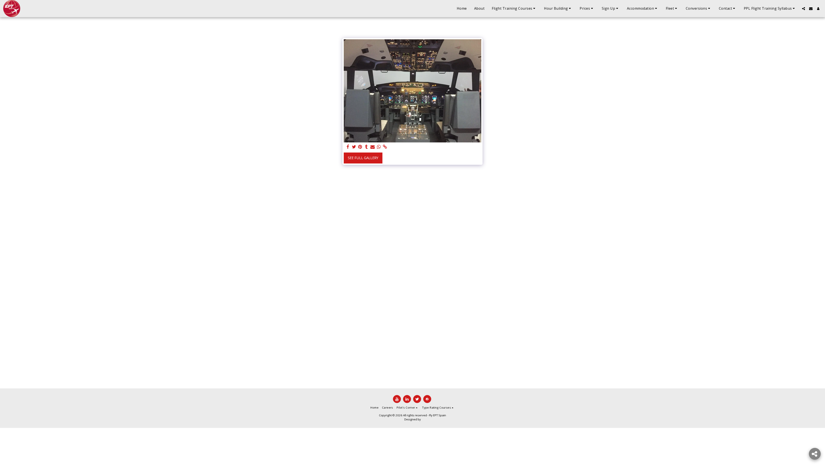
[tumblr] (366, 147)
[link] (385, 147)
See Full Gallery (363, 157)
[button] (514, 8)
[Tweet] (354, 147)
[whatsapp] (379, 147)
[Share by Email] (372, 147)
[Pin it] (360, 147)
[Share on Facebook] (347, 147)
